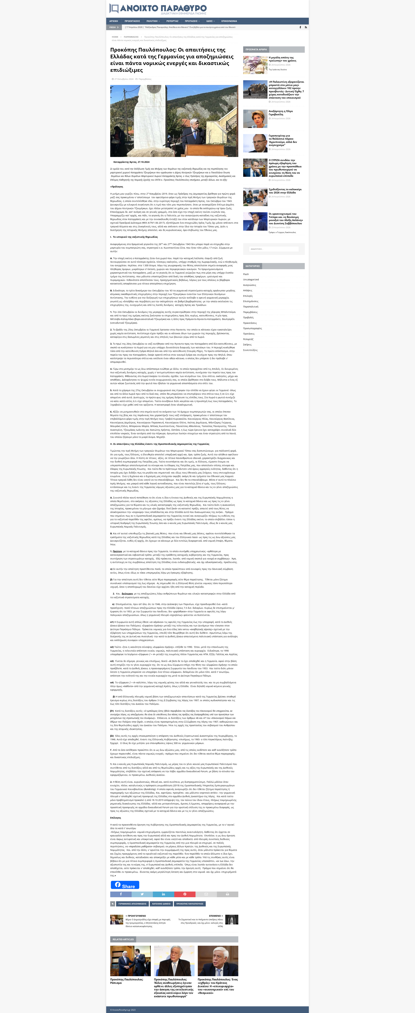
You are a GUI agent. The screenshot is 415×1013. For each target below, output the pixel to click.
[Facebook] (300, 27)
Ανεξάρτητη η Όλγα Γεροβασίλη (281, 112)
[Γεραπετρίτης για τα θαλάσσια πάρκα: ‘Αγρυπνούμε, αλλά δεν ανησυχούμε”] (255, 143)
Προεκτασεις (132, 21)
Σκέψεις (247, 344)
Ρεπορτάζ (248, 339)
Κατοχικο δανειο (161, 903)
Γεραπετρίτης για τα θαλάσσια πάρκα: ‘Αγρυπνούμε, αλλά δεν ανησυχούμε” (283, 140)
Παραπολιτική (250, 306)
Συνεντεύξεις (250, 350)
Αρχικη (113, 21)
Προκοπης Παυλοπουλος (189, 903)
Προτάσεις (249, 333)
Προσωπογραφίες (252, 328)
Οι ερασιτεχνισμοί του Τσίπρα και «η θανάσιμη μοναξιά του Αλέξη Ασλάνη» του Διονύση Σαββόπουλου (286, 218)
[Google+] (306, 27)
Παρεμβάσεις (145, 79)
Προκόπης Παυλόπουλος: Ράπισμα (126, 981)
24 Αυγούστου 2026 (280, 64)
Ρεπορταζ (172, 21)
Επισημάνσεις (250, 301)
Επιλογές (248, 295)
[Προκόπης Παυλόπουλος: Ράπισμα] (130, 961)
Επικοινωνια (229, 21)
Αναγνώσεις (249, 285)
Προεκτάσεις (250, 322)
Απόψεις (247, 290)
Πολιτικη (152, 21)
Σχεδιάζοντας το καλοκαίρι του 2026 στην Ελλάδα (285, 191)
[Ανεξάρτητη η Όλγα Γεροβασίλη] (255, 119)
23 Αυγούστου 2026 (280, 227)
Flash (246, 274)
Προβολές (248, 317)
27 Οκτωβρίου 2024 (123, 79)
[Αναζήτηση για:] (274, 249)
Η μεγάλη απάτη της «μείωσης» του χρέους (282, 59)
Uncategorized (251, 279)
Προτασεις (191, 21)
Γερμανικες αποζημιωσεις (132, 903)
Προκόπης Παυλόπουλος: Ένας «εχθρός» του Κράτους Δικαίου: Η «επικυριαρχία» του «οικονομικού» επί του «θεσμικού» (218, 986)
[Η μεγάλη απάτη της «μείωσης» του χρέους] (255, 65)
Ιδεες (209, 21)
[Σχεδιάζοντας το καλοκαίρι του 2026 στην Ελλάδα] (255, 197)
